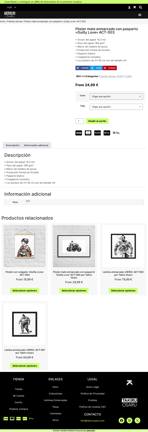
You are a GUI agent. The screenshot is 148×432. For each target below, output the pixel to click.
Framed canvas (14, 21)
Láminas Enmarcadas (55, 400)
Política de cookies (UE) (92, 406)
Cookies (92, 400)
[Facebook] (121, 420)
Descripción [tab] (13, 145)
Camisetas (55, 413)
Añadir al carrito (97, 121)
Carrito (18, 402)
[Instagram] (129, 420)
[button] (140, 7)
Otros (55, 420)
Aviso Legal (92, 386)
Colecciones (55, 393)
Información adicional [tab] (36, 145)
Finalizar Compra (18, 409)
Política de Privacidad (92, 393)
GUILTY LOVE (124, 76)
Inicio (2, 21)
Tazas (55, 406)
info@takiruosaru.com (92, 420)
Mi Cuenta (18, 395)
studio (91, 431)
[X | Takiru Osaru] (137, 420)
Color (82, 96)
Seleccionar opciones (25, 290)
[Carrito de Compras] (134, 7)
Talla (82, 106)
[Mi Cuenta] (129, 7)
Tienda (18, 389)
